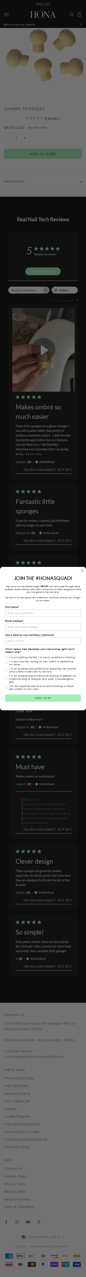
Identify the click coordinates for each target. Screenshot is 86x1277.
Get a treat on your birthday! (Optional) (29, 634)
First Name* (12, 606)
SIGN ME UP (43, 697)
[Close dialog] (82, 570)
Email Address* (14, 620)
